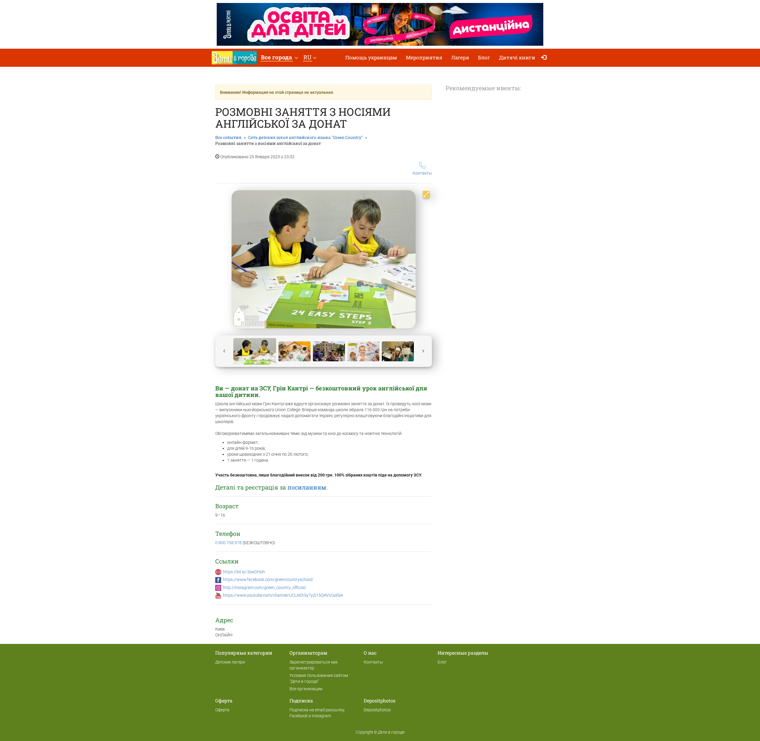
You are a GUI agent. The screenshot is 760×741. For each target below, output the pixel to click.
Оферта (222, 709)
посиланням (306, 487)
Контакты (422, 173)
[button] (279, 58)
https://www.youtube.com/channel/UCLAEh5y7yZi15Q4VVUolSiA (283, 595)
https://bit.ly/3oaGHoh (244, 571)
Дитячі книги (517, 57)
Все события (228, 137)
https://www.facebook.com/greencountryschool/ (268, 579)
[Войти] (545, 57)
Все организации (305, 688)
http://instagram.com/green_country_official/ (264, 587)
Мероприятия (424, 57)
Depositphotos (377, 709)
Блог (484, 57)
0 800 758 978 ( (229, 542)
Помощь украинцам (371, 57)
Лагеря (460, 57)
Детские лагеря (230, 662)
